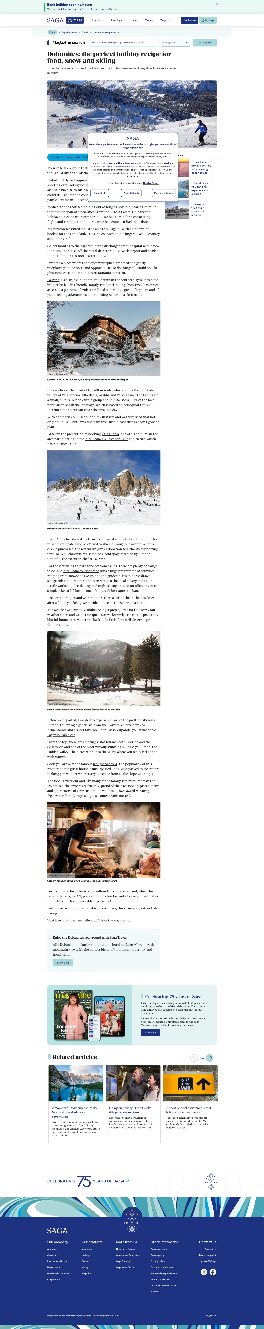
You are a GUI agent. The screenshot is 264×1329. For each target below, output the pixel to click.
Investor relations (57, 1261)
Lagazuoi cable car (61, 734)
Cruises (133, 20)
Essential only (131, 193)
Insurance (98, 20)
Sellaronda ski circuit (125, 294)
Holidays (116, 20)
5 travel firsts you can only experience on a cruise (200, 188)
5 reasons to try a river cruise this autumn (199, 209)
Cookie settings (159, 1249)
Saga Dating (123, 1261)
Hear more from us (125, 1249)
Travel (85, 32)
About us (52, 1249)
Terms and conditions (162, 1267)
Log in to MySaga (207, 1261)
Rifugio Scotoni (105, 763)
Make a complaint (207, 1255)
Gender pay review (160, 1279)
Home (52, 32)
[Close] (217, 4)
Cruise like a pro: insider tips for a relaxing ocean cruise (201, 167)
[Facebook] (213, 1272)
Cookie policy (157, 1255)
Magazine (165, 20)
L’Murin (76, 590)
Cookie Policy (151, 183)
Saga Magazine (69, 32)
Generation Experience (128, 1255)
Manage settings (163, 193)
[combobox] (124, 42)
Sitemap (155, 1291)
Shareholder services (59, 1273)
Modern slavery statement (164, 1273)
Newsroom (54, 1267)
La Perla (53, 279)
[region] (133, 167)
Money (149, 20)
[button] (194, 1058)
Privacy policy (158, 1261)
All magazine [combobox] (169, 43)
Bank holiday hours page (70, 9)
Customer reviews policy (163, 1285)
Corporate (53, 1279)
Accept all (100, 193)
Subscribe (150, 1032)
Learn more (63, 963)
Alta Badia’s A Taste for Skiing (107, 438)
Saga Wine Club (125, 1267)
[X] (204, 1272)
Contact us (210, 1249)
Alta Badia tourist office (81, 570)
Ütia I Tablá (110, 433)
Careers (51, 1255)
